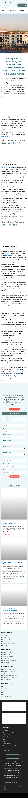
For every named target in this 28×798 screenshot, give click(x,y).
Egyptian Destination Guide (9, 745)
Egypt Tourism (6, 743)
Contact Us (6, 750)
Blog (4, 739)
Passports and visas (7, 167)
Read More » (6, 534)
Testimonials (6, 737)
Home (3, 45)
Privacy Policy (6, 734)
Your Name (6, 417)
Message (5, 469)
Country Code (6, 434)
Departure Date (7, 452)
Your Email (6, 423)
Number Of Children (8, 463)
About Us (5, 730)
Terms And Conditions (8, 732)
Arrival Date (6, 446)
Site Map (5, 748)
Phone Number (7, 440)
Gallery (5, 741)
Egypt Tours (16, 91)
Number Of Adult (7, 458)
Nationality (6, 428)
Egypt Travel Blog (10, 45)
